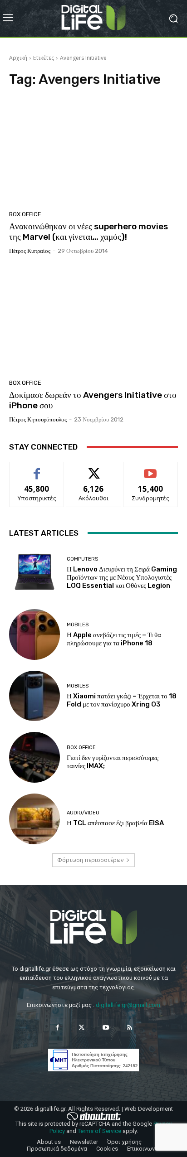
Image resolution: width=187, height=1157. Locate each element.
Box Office (25, 214)
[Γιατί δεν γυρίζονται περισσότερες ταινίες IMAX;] (34, 757)
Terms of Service (99, 1131)
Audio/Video (83, 812)
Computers (82, 559)
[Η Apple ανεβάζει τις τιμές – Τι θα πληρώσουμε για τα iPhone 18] (34, 634)
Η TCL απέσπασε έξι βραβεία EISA (115, 823)
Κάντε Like (36, 468)
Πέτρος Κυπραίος (29, 250)
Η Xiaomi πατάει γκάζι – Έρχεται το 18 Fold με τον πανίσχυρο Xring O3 (122, 700)
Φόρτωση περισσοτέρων (90, 860)
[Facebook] (57, 1027)
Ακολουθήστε (93, 468)
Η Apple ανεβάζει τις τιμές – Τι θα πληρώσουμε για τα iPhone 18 (114, 639)
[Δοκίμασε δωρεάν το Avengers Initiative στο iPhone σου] (93, 320)
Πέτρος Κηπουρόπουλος (38, 419)
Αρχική (18, 58)
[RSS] (129, 1027)
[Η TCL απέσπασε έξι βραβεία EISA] (34, 819)
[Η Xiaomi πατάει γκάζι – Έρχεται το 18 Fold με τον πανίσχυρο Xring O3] (34, 696)
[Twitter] (81, 1027)
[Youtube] (105, 1027)
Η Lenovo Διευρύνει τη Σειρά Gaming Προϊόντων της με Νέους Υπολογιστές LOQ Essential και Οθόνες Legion (122, 577)
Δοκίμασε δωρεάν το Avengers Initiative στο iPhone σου (93, 400)
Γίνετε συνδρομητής (150, 472)
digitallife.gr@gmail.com (128, 1005)
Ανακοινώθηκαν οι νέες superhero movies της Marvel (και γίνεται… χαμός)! (88, 231)
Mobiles (78, 624)
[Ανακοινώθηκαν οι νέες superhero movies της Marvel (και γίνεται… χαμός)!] (93, 151)
